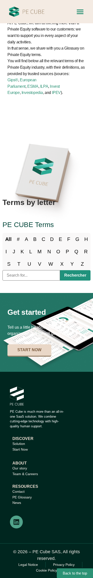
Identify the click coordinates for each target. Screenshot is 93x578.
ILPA (44, 86)
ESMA (32, 86)
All (8, 239)
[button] (80, 11)
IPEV (56, 92)
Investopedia (32, 92)
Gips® (12, 80)
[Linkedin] (16, 522)
